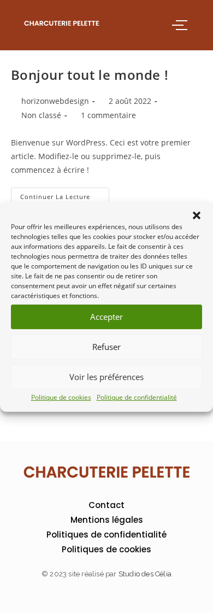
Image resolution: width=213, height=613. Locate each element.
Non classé (41, 115)
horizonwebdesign (55, 101)
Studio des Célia (145, 574)
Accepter (106, 316)
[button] (196, 214)
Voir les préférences (106, 376)
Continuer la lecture (64, 194)
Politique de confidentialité (137, 396)
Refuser (106, 346)
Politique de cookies (61, 396)
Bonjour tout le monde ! (90, 75)
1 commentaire (108, 115)
